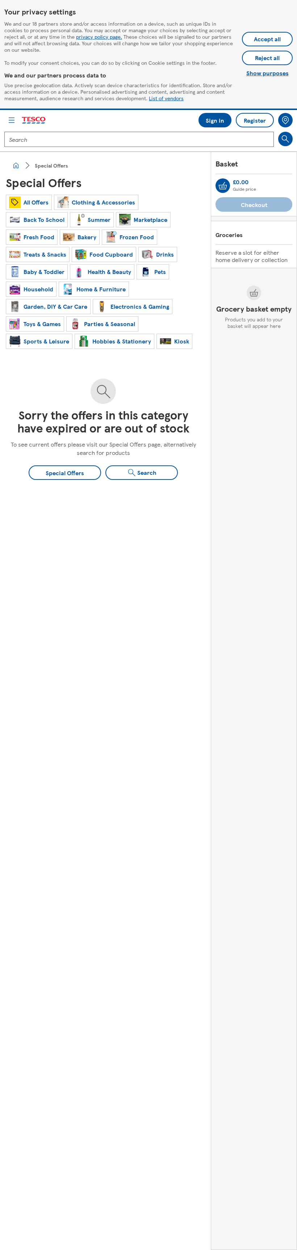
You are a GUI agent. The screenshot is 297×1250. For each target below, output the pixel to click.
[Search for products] (285, 139)
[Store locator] (285, 120)
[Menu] (11, 120)
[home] (16, 165)
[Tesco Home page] (34, 120)
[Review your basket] (223, 185)
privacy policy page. (99, 36)
